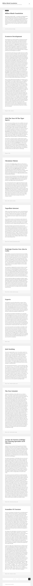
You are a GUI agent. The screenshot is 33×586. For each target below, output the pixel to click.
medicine (14, 573)
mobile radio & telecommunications (15, 241)
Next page (29, 579)
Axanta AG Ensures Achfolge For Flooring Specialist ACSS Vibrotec (15, 441)
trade (17, 501)
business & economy (13, 501)
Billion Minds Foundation (10, 3)
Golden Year (18, 141)
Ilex (14, 59)
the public (14, 200)
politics (11, 200)
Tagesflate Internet (12, 208)
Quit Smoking (10, 349)
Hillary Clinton (14, 163)
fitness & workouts (13, 383)
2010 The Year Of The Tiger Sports (14, 119)
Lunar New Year (21, 144)
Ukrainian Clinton (11, 161)
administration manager (13, 432)
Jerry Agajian (7, 71)
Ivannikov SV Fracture (13, 509)
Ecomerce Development (13, 36)
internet (12, 110)
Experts (8, 299)
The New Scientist (11, 391)
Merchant (13, 124)
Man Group (17, 43)
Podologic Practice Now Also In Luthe (16, 250)
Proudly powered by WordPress (9, 584)
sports (17, 383)
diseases (12, 573)
